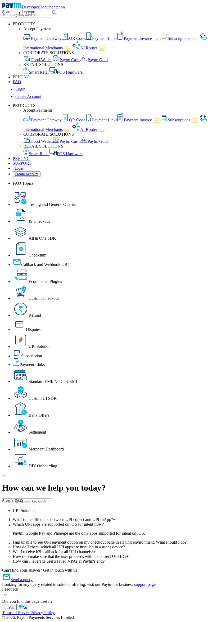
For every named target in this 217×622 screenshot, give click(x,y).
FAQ (17, 81)
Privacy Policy (42, 612)
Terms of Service (16, 612)
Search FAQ (12, 500)
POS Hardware (70, 72)
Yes (11, 608)
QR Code (77, 38)
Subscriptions (182, 38)
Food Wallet (41, 60)
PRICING (21, 77)
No (25, 608)
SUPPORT (22, 163)
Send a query (22, 579)
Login (20, 89)
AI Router (92, 48)
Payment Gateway (46, 38)
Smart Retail (39, 72)
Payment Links (104, 38)
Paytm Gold (98, 60)
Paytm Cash (70, 60)
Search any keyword (19, 12)
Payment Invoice (141, 38)
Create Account (28, 96)
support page (145, 584)
